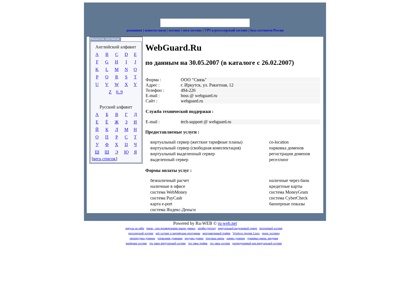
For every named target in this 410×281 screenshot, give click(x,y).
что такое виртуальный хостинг (167, 243)
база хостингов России (267, 30)
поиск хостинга (270, 233)
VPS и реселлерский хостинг (226, 30)
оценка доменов (235, 238)
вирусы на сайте (135, 228)
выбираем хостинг (136, 243)
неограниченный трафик (216, 233)
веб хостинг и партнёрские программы (178, 233)
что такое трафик (198, 243)
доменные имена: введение (262, 238)
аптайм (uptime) (207, 228)
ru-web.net (227, 223)
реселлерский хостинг (140, 233)
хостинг (174, 30)
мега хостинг (192, 30)
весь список (104, 158)
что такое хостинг (220, 243)
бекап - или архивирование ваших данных (171, 228)
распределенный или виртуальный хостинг (257, 243)
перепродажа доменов (142, 238)
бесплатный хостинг (271, 228)
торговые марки (215, 238)
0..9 (119, 92)
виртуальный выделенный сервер (237, 228)
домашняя (134, 30)
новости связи (155, 30)
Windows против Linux (246, 233)
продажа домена (194, 238)
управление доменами (169, 238)
